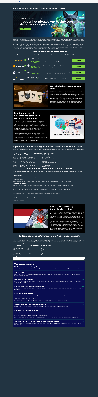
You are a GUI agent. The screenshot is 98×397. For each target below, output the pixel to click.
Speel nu (25, 28)
